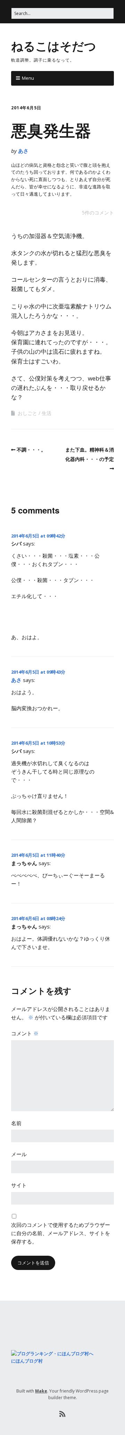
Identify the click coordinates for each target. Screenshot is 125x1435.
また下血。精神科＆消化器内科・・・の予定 (89, 454)
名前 (16, 1123)
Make (41, 1391)
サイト (19, 1185)
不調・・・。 (31, 449)
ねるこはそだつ (53, 45)
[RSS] (62, 1414)
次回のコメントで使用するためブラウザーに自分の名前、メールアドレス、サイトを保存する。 (60, 1233)
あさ (23, 150)
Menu (28, 78)
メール (19, 1154)
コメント (25, 1033)
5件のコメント (98, 212)
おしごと (27, 413)
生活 (46, 413)
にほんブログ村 (27, 1361)
